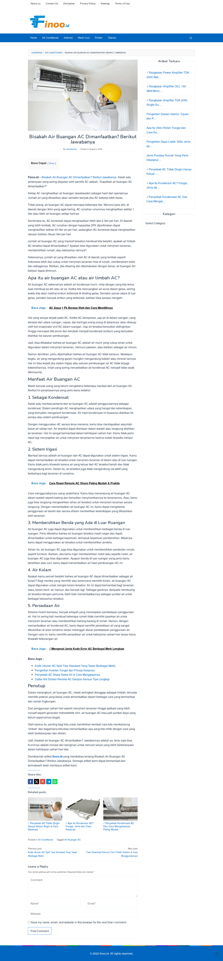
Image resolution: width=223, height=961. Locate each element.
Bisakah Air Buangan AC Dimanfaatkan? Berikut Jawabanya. (79, 177)
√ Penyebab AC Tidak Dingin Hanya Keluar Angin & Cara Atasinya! (44, 826)
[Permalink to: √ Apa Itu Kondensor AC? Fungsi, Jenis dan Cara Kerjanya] (83, 809)
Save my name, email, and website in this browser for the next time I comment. (79, 922)
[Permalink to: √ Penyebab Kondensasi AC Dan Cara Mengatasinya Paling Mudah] (120, 809)
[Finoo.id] (49, 21)
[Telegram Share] (48, 781)
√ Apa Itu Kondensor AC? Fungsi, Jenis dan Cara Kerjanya (80, 826)
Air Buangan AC (72, 839)
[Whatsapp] (54, 781)
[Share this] (30, 781)
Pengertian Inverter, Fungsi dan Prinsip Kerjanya (65, 670)
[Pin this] (42, 781)
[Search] (190, 37)
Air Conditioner (45, 839)
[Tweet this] (36, 781)
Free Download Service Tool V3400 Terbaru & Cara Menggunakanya (112, 852)
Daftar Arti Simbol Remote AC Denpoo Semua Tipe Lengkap (72, 679)
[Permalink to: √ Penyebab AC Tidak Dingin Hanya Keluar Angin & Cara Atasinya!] (45, 809)
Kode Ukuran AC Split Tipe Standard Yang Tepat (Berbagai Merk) (75, 666)
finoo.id (57, 756)
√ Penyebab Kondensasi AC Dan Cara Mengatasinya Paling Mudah (118, 826)
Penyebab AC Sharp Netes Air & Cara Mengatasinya (67, 675)
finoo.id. (105, 953)
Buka (51, 163)
